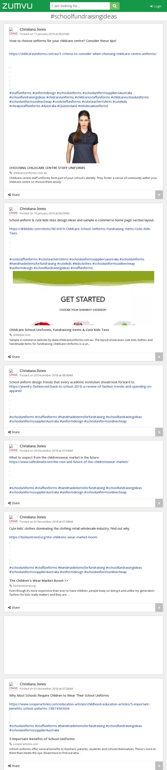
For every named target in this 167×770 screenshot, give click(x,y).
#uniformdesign (44, 93)
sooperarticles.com (25, 744)
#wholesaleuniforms (93, 106)
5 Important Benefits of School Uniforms (42, 739)
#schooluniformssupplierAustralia (34, 421)
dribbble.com (21, 335)
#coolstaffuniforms (67, 101)
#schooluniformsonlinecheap (30, 101)
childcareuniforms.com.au (30, 173)
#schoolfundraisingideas (27, 97)
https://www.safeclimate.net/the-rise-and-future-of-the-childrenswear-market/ (69, 461)
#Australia (48, 106)
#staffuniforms (20, 93)
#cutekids (120, 101)
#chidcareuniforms (60, 97)
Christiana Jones (33, 29)
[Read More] (159, 194)
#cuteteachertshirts (97, 101)
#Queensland (67, 106)
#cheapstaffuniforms (24, 106)
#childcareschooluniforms (130, 97)
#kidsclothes (82, 263)
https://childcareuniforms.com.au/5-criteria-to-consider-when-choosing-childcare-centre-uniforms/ (83, 53)
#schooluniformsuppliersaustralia (94, 259)
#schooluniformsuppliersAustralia (107, 93)
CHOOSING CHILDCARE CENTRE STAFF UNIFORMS (47, 167)
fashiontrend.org (24, 586)
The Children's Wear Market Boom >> (38, 580)
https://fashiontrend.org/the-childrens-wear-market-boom (53, 537)
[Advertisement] (49, 645)
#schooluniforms (69, 93)
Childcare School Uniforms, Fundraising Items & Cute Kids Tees (59, 329)
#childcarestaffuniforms (92, 97)
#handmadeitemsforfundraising (32, 263)
